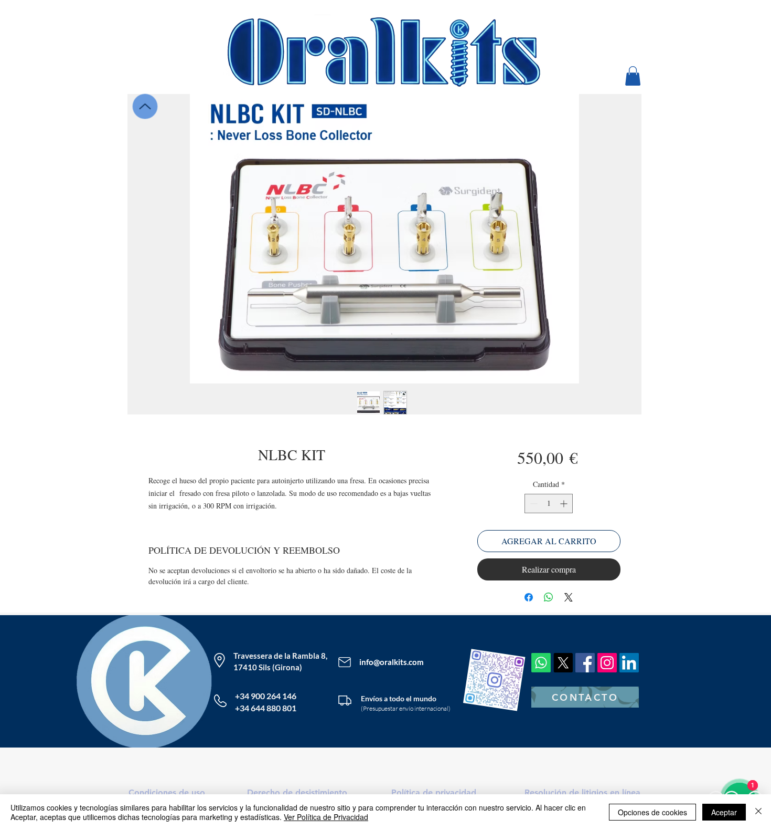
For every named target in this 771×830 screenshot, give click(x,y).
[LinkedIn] (629, 662)
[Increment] (564, 503)
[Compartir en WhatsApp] (548, 597)
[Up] (145, 106)
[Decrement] (532, 503)
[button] (633, 76)
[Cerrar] (758, 812)
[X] (563, 662)
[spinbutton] (548, 503)
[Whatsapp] (541, 662)
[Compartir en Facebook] (528, 597)
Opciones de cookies (652, 812)
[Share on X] (568, 597)
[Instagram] (607, 662)
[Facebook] (585, 662)
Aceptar (724, 812)
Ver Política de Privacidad (326, 817)
